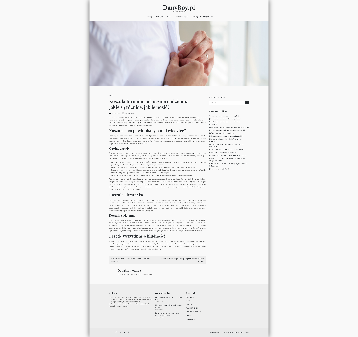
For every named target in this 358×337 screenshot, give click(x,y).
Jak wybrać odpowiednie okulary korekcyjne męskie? (228, 155)
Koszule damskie (192, 153)
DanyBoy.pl (179, 7)
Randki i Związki (182, 17)
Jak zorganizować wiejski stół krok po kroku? (225, 119)
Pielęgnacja (190, 297)
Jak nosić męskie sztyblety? (219, 169)
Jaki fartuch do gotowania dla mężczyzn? (223, 152)
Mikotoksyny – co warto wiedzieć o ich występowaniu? (229, 127)
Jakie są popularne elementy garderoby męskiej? (226, 136)
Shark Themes (244, 332)
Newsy (149, 17)
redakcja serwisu (130, 113)
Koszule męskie (176, 138)
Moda (169, 17)
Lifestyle (159, 17)
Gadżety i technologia (200, 17)
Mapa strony (190, 319)
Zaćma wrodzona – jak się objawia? (222, 133)
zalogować (129, 274)
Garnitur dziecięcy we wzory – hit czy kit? (224, 116)
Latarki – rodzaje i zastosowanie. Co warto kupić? (227, 149)
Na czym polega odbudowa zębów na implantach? (227, 130)
